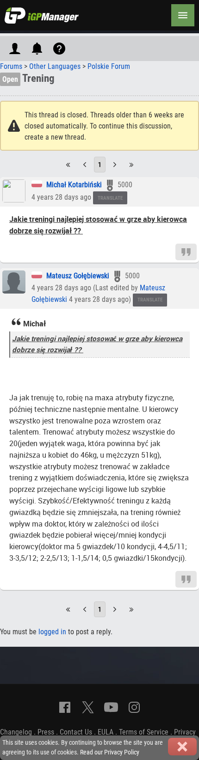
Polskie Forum (108, 66)
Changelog (16, 732)
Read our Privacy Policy (109, 752)
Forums (11, 66)
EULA (105, 732)
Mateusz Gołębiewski (77, 275)
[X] (88, 707)
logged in (52, 631)
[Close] (182, 746)
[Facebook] (64, 707)
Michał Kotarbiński (74, 184)
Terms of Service (143, 732)
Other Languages (55, 66)
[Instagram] (134, 707)
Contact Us (76, 732)
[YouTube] (111, 707)
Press (45, 732)
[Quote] (186, 251)
